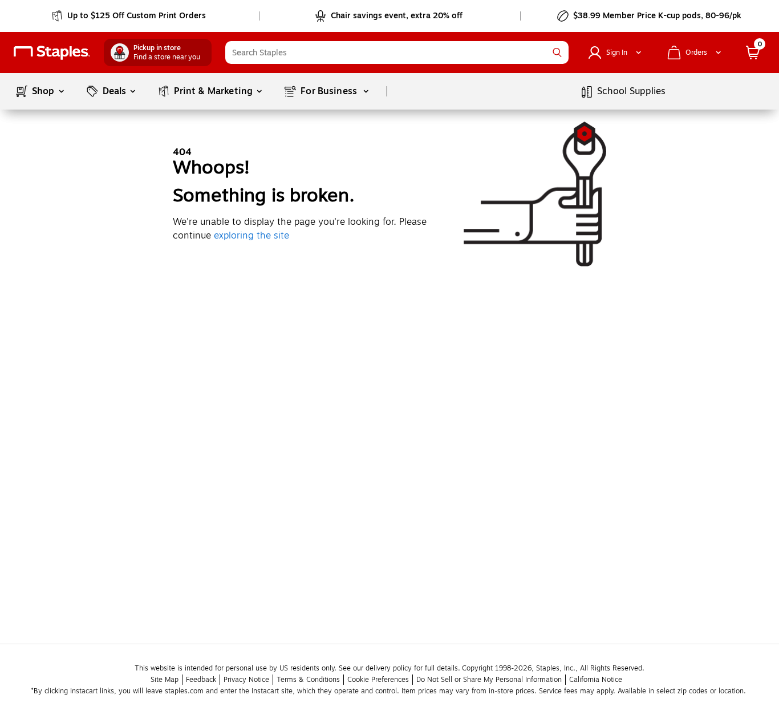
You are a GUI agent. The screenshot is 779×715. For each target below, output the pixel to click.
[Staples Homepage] (52, 53)
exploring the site (251, 236)
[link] (129, 16)
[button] (557, 52)
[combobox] (397, 52)
